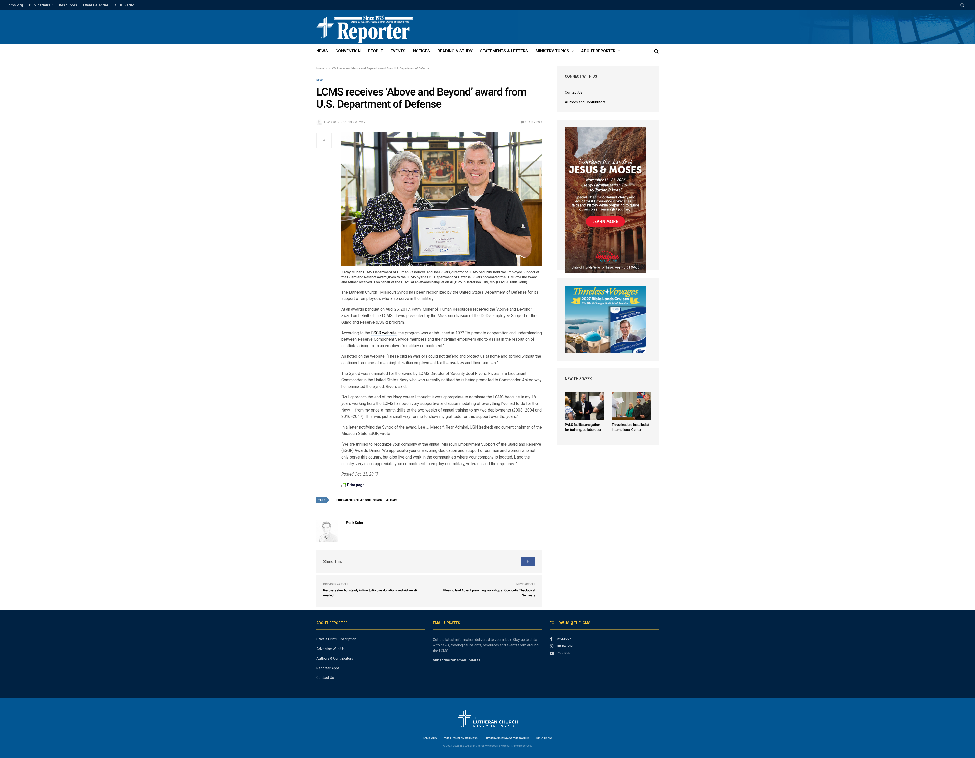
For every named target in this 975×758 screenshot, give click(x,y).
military (391, 500)
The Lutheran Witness (461, 738)
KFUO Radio (124, 5)
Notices (421, 51)
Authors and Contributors (585, 102)
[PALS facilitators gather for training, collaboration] (584, 406)
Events (398, 51)
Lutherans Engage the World (507, 738)
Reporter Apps (328, 668)
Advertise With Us (330, 649)
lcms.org (15, 5)
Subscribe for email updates (456, 660)
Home (320, 68)
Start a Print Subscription (336, 639)
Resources (68, 5)
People (375, 51)
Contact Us (573, 92)
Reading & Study (455, 51)
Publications (39, 5)
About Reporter (598, 51)
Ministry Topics (552, 51)
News (322, 51)
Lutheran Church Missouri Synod (358, 500)
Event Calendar (95, 5)
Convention (348, 51)
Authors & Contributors (334, 658)
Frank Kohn (331, 122)
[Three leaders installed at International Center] (631, 406)
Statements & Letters (504, 51)
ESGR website (384, 332)
